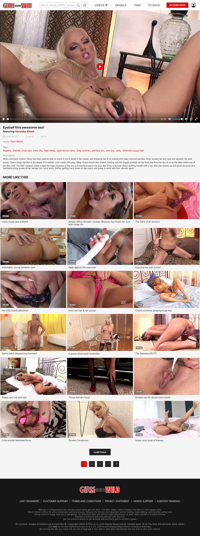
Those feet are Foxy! (79, 397)
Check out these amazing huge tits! (153, 310)
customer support (55, 501)
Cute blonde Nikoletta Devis (16, 440)
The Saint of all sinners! (147, 221)
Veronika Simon (24, 131)
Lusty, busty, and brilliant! (15, 221)
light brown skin (66, 150)
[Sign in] (194, 5)
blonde (16, 150)
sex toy (110, 150)
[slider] (83, 119)
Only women (83, 150)
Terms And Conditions (86, 501)
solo (118, 150)
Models (120, 5)
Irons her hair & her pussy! (82, 310)
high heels (49, 150)
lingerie (7, 150)
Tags (137, 5)
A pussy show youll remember (84, 353)
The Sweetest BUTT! (146, 353)
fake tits (37, 150)
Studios (154, 5)
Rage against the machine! (82, 267)
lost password (29, 501)
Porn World (17, 141)
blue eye (26, 150)
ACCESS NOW (177, 5)
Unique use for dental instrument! (152, 397)
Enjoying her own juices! (148, 267)
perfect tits (98, 150)
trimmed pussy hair (133, 150)
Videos (99, 5)
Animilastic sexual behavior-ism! (18, 267)
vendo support (143, 501)
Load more (100, 452)
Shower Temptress (78, 440)
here (55, 526)
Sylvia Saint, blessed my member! (19, 353)
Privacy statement (117, 501)
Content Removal (168, 501)
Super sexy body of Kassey (149, 440)
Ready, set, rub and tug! (14, 397)
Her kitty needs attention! (15, 310)
